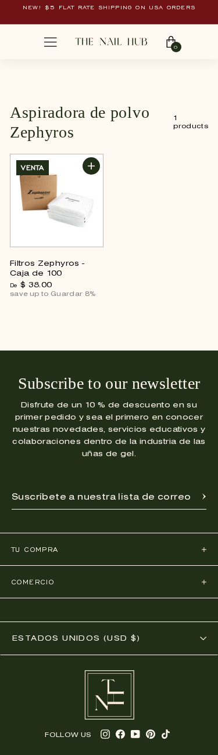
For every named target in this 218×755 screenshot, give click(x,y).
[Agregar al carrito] (91, 166)
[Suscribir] (204, 497)
